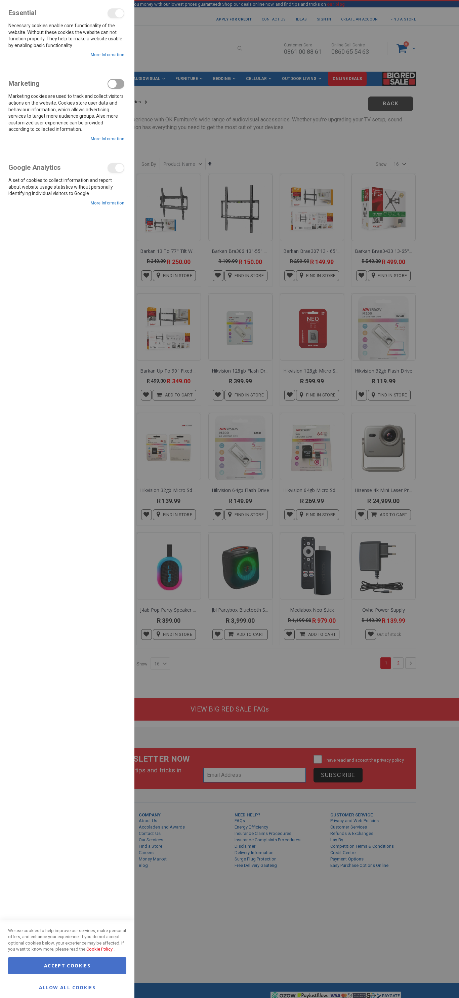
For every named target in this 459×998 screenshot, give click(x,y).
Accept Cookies (67, 965)
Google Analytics (116, 168)
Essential (116, 13)
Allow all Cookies (67, 987)
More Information (107, 54)
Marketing (116, 84)
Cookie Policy (99, 949)
